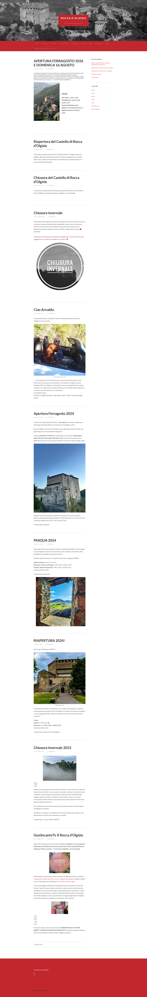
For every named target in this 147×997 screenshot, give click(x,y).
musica (93, 96)
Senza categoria (95, 109)
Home (37, 43)
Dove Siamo (74, 43)
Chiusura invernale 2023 (52, 748)
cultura (93, 90)
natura (93, 99)
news (92, 102)
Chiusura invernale (48, 213)
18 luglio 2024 (38, 417)
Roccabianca (70, 879)
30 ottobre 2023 (39, 751)
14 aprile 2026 (38, 149)
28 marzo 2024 (38, 544)
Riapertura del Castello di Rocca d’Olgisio (102, 67)
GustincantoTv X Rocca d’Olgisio (58, 835)
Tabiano (62, 879)
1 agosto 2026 (38, 69)
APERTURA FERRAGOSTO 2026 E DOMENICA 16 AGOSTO (58, 63)
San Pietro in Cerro (53, 879)
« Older (38, 944)
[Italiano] (34, 973)
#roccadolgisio (61, 239)
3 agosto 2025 (38, 185)
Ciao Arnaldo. (44, 310)
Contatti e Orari (86, 43)
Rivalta (44, 879)
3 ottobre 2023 (38, 839)
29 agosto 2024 (39, 313)
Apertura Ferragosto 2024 (54, 413)
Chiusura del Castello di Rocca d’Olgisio (101, 71)
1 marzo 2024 (38, 644)
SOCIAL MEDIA (99, 43)
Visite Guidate (63, 43)
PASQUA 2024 (45, 540)
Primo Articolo (95, 106)
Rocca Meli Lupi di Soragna (66, 881)
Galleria (53, 43)
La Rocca (44, 43)
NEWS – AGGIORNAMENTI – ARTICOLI (45, 48)
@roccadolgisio (45, 239)
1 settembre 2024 (39, 216)
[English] (34, 975)
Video (107, 43)
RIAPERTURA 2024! (49, 640)
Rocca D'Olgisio (73, 18)
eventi (93, 93)
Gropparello (37, 879)
